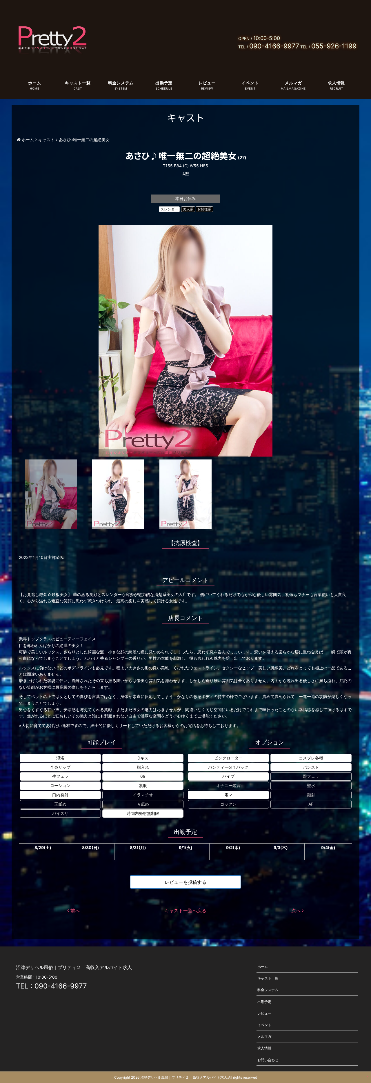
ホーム (34, 82)
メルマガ (293, 82)
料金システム (121, 82)
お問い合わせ (267, 1059)
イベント (250, 82)
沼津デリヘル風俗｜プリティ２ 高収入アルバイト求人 (183, 1077)
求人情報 (336, 82)
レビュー (207, 82)
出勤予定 (163, 82)
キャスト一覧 (77, 82)
